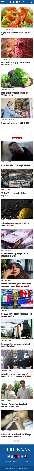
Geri (14, 129)
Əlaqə (21, 461)
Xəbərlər (15, 461)
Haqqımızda (8, 461)
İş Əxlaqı (26, 461)
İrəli (19, 129)
